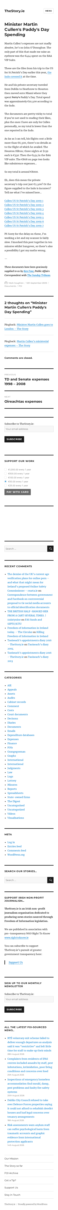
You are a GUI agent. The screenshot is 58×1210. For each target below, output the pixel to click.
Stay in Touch (12, 1194)
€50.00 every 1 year (18, 481)
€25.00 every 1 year (18, 485)
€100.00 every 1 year (18, 477)
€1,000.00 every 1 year (19, 469)
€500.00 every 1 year (18, 473)
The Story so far (13, 1165)
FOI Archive (11, 1173)
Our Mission (11, 1158)
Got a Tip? (10, 1180)
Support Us (11, 1187)
